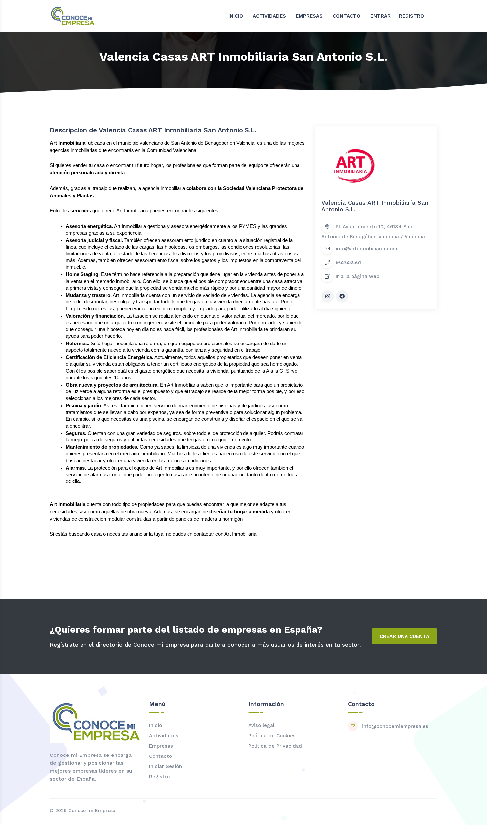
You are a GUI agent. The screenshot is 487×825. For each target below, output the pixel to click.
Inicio (155, 725)
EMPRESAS (309, 16)
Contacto (160, 756)
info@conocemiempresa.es (395, 726)
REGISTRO (411, 16)
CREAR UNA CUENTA (404, 636)
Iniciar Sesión (165, 766)
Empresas (161, 746)
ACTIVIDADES (269, 16)
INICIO (235, 16)
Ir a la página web (357, 276)
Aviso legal (261, 725)
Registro (159, 777)
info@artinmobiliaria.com (366, 249)
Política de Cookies (272, 736)
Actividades (163, 736)
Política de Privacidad (275, 746)
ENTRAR (380, 16)
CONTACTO (346, 16)
